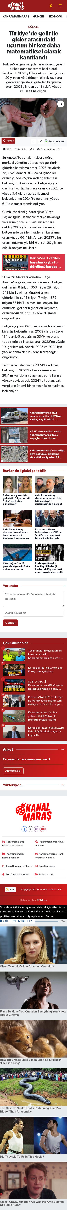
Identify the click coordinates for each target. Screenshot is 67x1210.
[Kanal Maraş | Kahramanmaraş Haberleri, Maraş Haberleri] (16, 6)
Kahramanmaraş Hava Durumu (49, 843)
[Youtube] (43, 829)
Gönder (10, 622)
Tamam (50, 916)
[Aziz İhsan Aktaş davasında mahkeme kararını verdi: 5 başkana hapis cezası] (17, 518)
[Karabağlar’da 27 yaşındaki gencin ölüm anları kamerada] (17, 552)
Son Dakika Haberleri (17, 874)
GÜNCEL (38, 16)
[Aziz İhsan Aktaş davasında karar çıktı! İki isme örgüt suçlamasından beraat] (49, 484)
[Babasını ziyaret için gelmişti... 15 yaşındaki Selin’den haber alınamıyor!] (17, 484)
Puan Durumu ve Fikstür (19, 866)
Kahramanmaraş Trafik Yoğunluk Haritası (49, 856)
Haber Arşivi (46, 874)
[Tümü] (62, 749)
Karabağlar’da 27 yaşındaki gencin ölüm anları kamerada (16, 566)
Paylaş (10, 140)
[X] (30, 829)
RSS (11, 889)
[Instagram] (37, 829)
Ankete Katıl (13, 770)
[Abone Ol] (55, 141)
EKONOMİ (55, 16)
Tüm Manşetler (47, 866)
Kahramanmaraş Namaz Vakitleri (13, 856)
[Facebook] (24, 829)
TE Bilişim (42, 900)
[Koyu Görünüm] (51, 6)
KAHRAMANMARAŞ (16, 16)
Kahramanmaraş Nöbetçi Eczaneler (13, 843)
